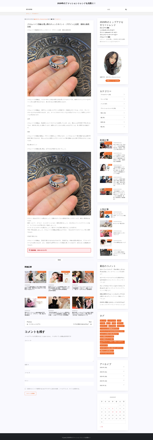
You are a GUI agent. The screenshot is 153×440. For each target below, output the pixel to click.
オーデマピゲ (112, 326)
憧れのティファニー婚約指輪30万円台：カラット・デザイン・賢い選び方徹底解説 (35, 314)
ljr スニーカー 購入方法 (118, 223)
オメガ (108, 323)
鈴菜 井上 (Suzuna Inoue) (41, 19)
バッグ (103, 103)
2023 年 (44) (103, 381)
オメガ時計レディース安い (106, 339)
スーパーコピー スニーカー (107, 353)
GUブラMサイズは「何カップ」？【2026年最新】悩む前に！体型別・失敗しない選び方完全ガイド (119, 147)
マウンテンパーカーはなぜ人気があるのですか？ (112, 331)
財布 (102, 122)
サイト (26, 380)
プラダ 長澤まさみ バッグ (119, 242)
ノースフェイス (111, 320)
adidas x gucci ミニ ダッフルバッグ (119, 233)
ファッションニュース (108, 108)
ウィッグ (104, 99)
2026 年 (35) (103, 367)
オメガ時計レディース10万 (106, 336)
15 (120, 412)
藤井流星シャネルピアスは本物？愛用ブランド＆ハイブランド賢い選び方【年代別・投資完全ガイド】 (82, 314)
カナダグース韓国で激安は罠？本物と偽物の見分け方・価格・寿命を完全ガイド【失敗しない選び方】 (119, 182)
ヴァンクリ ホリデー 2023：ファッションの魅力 (119, 215)
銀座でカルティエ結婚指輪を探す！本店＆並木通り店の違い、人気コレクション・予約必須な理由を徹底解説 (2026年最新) (59, 288)
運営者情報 (29, 9)
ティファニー (120, 326)
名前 (27, 364)
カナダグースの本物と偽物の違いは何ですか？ (111, 348)
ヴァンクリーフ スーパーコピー (109, 34)
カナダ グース (103, 345)
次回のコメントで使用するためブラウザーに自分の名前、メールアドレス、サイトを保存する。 (53, 388)
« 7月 (101, 426)
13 (112, 412)
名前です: (102, 77)
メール (27, 372)
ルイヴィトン (103, 326)
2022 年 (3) (103, 385)
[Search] (126, 9)
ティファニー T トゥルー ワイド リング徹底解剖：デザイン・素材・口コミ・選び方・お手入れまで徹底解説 (82, 288)
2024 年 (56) (103, 376)
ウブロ (113, 323)
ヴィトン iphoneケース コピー (108, 32)
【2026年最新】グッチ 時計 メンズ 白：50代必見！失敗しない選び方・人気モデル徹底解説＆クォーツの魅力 (119, 170)
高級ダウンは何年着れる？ (106, 350)
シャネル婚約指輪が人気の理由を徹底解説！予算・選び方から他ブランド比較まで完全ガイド (35, 288)
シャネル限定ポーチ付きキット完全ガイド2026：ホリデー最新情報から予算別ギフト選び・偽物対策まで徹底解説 (119, 158)
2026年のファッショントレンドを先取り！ (76, 3)
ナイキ (119, 320)
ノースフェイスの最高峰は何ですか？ (109, 328)
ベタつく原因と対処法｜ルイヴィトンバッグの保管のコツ (119, 253)
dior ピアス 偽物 (104, 27)
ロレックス (103, 320)
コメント (28, 340)
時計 (103, 113)
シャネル (102, 323)
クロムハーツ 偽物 (105, 37)
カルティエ (120, 323)
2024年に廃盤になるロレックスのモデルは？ (112, 302)
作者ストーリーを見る (113, 80)
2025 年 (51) (103, 372)
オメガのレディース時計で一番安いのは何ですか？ (111, 342)
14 (116, 412)
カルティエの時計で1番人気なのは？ (109, 333)
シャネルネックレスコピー (107, 30)
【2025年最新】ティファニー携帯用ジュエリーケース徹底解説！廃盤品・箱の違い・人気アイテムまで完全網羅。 (59, 314)
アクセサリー (57, 19)
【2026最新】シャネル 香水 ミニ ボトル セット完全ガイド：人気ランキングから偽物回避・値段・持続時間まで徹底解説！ (119, 195)
